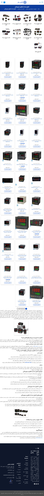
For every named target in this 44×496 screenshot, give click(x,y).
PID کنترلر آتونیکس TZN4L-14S (36, 164)
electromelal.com (39, 437)
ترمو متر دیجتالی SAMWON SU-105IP (36, 188)
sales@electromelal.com (8, 475)
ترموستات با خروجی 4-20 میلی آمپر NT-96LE (7, 256)
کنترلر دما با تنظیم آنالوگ (37, 346)
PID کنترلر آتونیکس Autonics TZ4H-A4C (7, 119)
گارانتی (19, 483)
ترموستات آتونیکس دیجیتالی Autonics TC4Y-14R (36, 232)
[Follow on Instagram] (38, 484)
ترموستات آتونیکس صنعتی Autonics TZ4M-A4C (7, 232)
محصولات (19, 474)
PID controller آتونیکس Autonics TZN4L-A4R (7, 96)
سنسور (27, 460)
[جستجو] (42, 2)
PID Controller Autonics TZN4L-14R (36, 74)
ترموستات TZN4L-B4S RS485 (36, 209)
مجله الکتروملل (21, 491)
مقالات (19, 467)
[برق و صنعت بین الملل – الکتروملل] (22, 2)
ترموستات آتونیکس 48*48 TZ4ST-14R (22, 210)
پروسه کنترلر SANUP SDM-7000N (22, 164)
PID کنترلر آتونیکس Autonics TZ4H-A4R (36, 141)
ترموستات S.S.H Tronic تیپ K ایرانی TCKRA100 (7, 188)
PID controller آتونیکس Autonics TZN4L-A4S (36, 119)
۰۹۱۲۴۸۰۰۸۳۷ (10, 472)
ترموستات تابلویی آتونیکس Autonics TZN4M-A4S (22, 301)
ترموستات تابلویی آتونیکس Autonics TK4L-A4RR (36, 301)
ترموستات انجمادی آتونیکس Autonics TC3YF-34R (22, 256)
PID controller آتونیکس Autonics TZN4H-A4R (7, 74)
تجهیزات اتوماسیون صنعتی (31, 9)
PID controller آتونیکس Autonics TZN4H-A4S (36, 96)
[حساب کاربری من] (4, 2)
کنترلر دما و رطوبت (20, 9)
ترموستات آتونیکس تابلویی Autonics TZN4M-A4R (7, 210)
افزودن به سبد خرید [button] (36, 100)
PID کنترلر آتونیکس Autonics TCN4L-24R (22, 119)
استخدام (17, 491)
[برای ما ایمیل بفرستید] (36, 484)
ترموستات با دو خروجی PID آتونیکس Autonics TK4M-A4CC (36, 278)
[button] (40, 2)
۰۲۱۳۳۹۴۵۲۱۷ (10, 470)
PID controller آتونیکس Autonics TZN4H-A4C (22, 74)
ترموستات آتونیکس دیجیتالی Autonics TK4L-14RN (22, 232)
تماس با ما (19, 472)
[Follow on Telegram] (34, 484)
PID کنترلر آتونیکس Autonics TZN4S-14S (7, 141)
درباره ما (19, 469)
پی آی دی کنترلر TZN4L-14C (7, 164)
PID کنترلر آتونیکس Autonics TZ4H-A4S (22, 141)
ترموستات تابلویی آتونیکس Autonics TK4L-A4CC (7, 278)
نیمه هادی (26, 479)
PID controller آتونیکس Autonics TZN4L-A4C (22, 96)
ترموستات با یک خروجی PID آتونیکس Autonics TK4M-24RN (22, 278)
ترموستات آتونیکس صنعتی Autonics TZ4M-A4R (36, 256)
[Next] (18, 309)
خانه (39, 9)
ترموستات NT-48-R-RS (22, 187)
